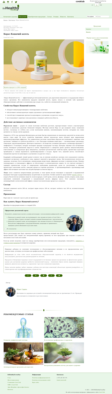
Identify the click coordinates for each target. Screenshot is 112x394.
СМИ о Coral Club (13, 384)
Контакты (70, 16)
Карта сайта (35, 382)
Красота (88, 32)
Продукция (22, 16)
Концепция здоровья (10, 16)
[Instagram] (8, 2)
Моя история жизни (13, 380)
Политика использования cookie (41, 380)
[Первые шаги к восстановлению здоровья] (97, 47)
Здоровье (88, 29)
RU (97, 5)
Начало (5, 20)
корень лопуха (77, 175)
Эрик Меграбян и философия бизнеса (18, 387)
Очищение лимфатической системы (15, 340)
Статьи (49, 16)
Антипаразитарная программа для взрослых (18, 367)
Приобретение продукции (37, 16)
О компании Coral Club (14, 382)
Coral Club (98, 2)
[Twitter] (16, 2)
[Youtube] (4, 2)
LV (92, 5)
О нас (9, 377)
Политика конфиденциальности (41, 377)
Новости (63, 16)
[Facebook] (12, 2)
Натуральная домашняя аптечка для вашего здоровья (62, 365)
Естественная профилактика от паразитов (58, 340)
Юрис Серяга (11, 29)
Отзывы (55, 16)
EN (101, 5)
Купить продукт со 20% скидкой (15, 87)
